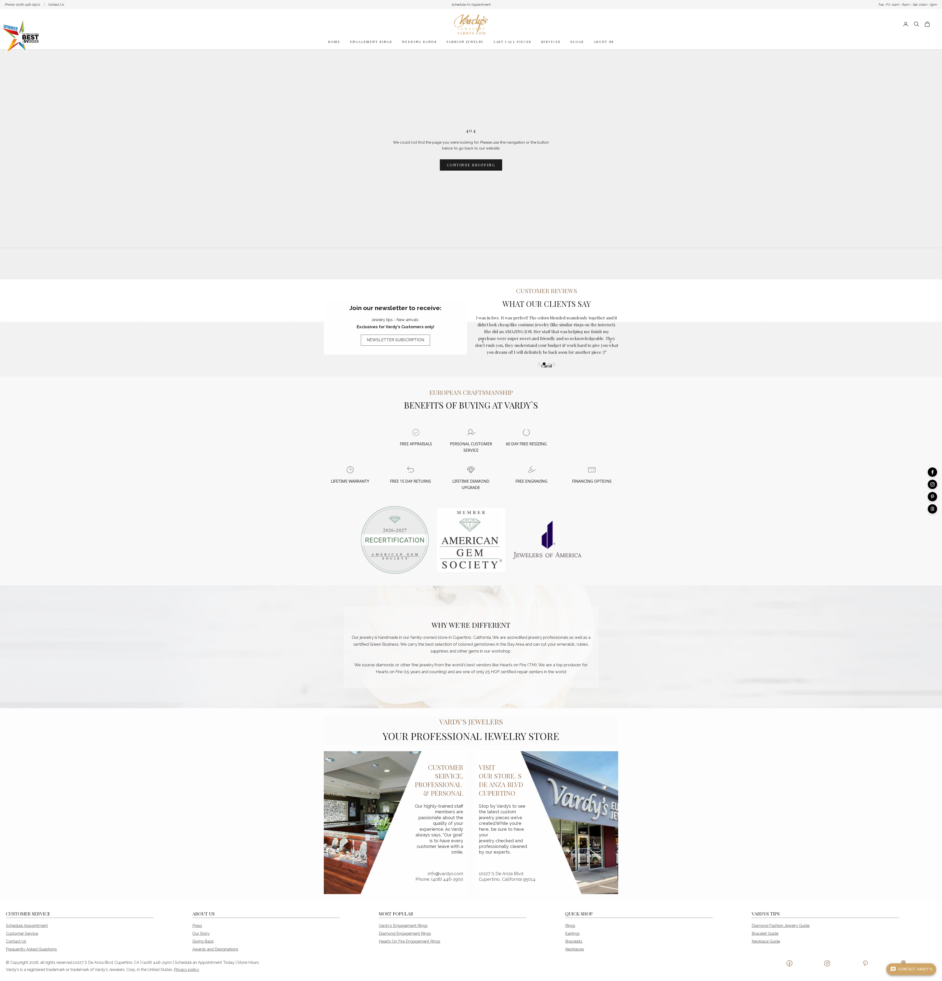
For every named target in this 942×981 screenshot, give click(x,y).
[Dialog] (416, 432)
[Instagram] (932, 484)
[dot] (539, 363)
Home (334, 42)
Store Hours (248, 962)
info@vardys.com (445, 873)
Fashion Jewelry (465, 42)
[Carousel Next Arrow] (610, 342)
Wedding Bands (419, 42)
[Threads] (932, 509)
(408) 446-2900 (28, 4)
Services (551, 42)
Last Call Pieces (512, 42)
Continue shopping (471, 165)
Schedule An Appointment (471, 4)
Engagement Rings (371, 42)
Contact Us (56, 4)
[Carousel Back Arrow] (483, 342)
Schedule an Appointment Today (205, 962)
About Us (604, 42)
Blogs (577, 42)
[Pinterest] (932, 496)
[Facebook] (932, 472)
